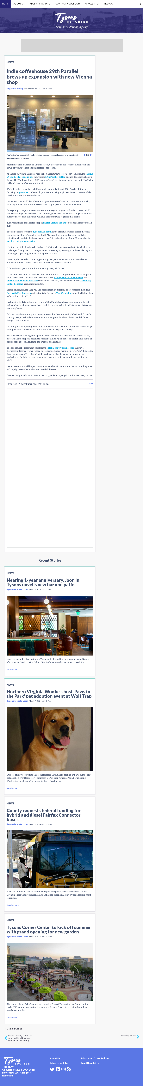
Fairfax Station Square (54, 223)
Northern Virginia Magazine (21, 241)
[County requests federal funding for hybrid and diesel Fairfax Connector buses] (50, 859)
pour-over (24, 192)
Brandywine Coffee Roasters (68, 277)
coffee (13, 384)
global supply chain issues (61, 348)
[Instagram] (63, 1069)
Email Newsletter (90, 1063)
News (10, 62)
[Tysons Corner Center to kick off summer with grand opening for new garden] (50, 972)
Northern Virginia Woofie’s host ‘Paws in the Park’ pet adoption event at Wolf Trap (49, 694)
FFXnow (108, 4)
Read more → (13, 669)
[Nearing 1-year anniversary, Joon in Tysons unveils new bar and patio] (50, 626)
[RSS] (69, 1069)
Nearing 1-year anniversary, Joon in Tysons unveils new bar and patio (43, 582)
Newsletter (92, 4)
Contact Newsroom (67, 4)
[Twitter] (52, 1069)
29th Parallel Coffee (55, 177)
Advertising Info (40, 4)
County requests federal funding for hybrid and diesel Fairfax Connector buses (44, 815)
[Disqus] (50, 436)
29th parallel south (42, 232)
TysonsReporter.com (17, 589)
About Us (19, 4)
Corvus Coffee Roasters (19, 293)
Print (91, 383)
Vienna (44, 384)
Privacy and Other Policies (95, 1058)
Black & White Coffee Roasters (22, 280)
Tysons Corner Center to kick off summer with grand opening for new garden (49, 929)
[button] (140, 4)
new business (29, 384)
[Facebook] (58, 1069)
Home (5, 4)
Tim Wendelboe (64, 293)
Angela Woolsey (15, 88)
